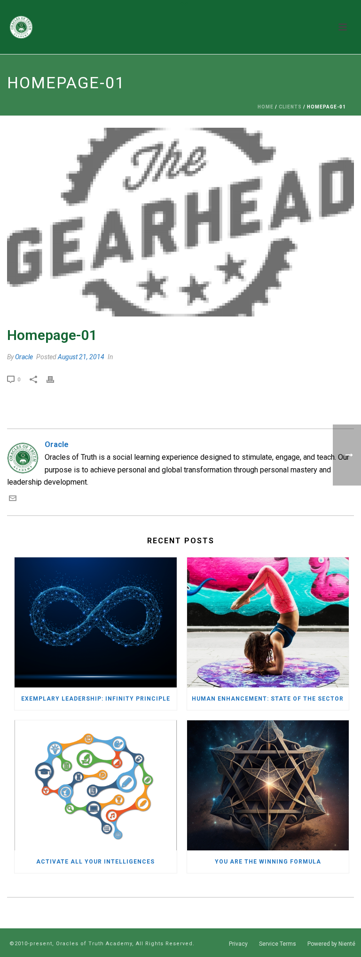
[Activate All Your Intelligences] (96, 785)
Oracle (24, 357)
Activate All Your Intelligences (95, 861)
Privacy (238, 944)
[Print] (55, 379)
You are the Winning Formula (268, 861)
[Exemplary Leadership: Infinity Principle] (96, 622)
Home (266, 106)
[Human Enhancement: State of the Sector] (268, 622)
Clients (290, 106)
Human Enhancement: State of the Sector (268, 698)
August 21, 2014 (81, 357)
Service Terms (277, 944)
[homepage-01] (180, 222)
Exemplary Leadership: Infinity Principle (95, 698)
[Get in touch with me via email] (12, 499)
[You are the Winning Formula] (268, 785)
